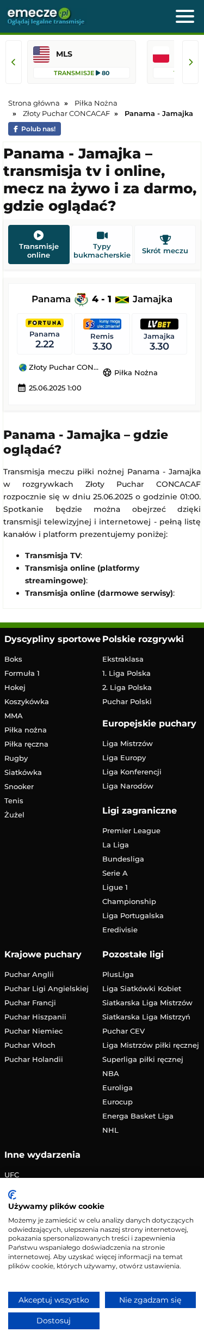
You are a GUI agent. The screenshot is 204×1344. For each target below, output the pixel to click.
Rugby (16, 758)
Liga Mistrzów (127, 743)
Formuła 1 (22, 673)
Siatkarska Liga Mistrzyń (146, 1016)
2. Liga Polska (127, 687)
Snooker (19, 786)
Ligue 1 (115, 887)
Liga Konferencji (132, 771)
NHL (110, 1130)
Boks (13, 659)
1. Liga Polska (126, 673)
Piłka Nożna (130, 372)
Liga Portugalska (133, 915)
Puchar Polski (127, 701)
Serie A (115, 873)
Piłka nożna (25, 729)
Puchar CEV (123, 1031)
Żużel (14, 814)
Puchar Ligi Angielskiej (46, 988)
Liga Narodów (127, 785)
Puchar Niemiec (33, 1031)
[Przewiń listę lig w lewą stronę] (13, 62)
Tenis (13, 800)
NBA (110, 1073)
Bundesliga (123, 858)
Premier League (131, 830)
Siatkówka (23, 772)
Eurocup (117, 1101)
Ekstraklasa (123, 659)
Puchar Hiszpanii (35, 1016)
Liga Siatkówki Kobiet (141, 988)
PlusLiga (118, 974)
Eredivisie (120, 929)
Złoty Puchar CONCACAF (64, 367)
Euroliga (117, 1087)
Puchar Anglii (29, 974)
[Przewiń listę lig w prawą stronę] (190, 62)
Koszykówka (26, 701)
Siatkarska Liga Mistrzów (147, 1002)
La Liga (115, 844)
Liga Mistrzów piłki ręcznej (150, 1045)
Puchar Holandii (33, 1059)
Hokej (15, 687)
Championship (129, 901)
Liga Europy (124, 757)
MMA (13, 715)
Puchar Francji (30, 1002)
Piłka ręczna (26, 744)
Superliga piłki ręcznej (142, 1059)
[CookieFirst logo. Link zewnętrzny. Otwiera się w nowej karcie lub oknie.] (12, 1195)
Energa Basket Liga (138, 1115)
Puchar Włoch (29, 1045)
